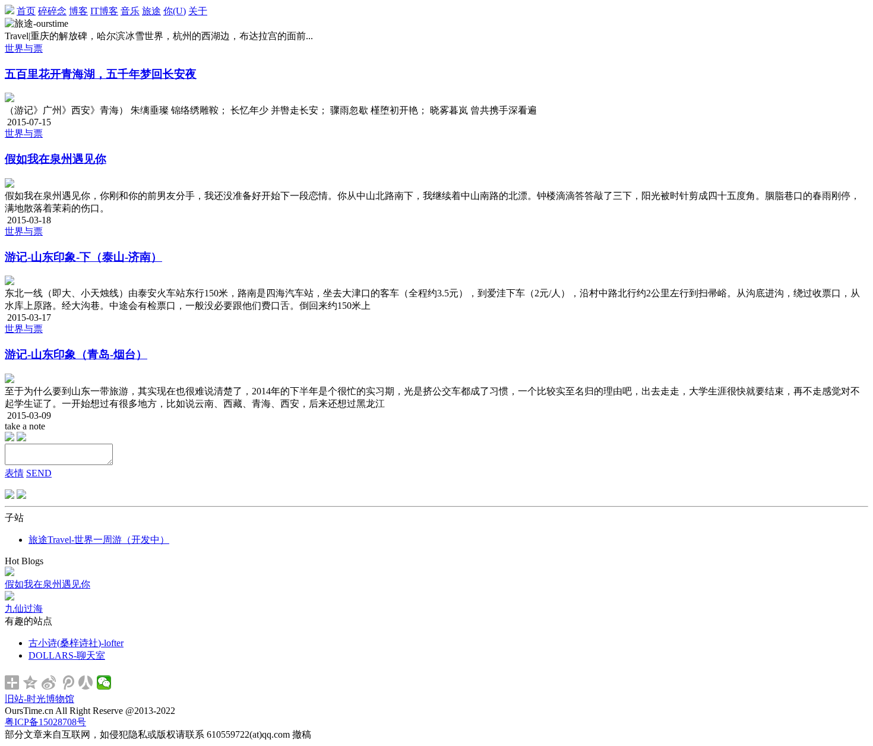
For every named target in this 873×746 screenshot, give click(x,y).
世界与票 (24, 48)
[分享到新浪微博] (49, 682)
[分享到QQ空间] (30, 682)
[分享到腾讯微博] (67, 682)
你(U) (174, 11)
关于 (197, 11)
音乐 (130, 11)
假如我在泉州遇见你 (55, 159)
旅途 (151, 11)
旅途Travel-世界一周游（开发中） (99, 540)
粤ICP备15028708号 (45, 722)
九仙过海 (24, 608)
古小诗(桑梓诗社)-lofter (76, 643)
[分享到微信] (104, 682)
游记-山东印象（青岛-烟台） (76, 354)
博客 (78, 11)
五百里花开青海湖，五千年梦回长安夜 (101, 74)
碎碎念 (52, 11)
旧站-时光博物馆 (39, 699)
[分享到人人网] (85, 682)
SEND (39, 473)
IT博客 (104, 11)
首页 (26, 11)
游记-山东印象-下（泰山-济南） (83, 257)
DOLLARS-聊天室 (67, 655)
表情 (14, 473)
